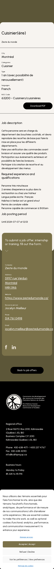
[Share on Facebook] (6, 347)
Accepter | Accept (27, 544)
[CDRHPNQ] (26, 408)
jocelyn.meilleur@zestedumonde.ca (29, 329)
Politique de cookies (25, 566)
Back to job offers (27, 370)
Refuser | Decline (27, 552)
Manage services (26, 537)
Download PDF (37, 105)
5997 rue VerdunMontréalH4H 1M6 (16, 282)
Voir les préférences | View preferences (27, 559)
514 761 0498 (13, 318)
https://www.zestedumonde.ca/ (26, 298)
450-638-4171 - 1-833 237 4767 (30, 447)
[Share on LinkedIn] (14, 347)
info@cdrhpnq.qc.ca (16, 454)
